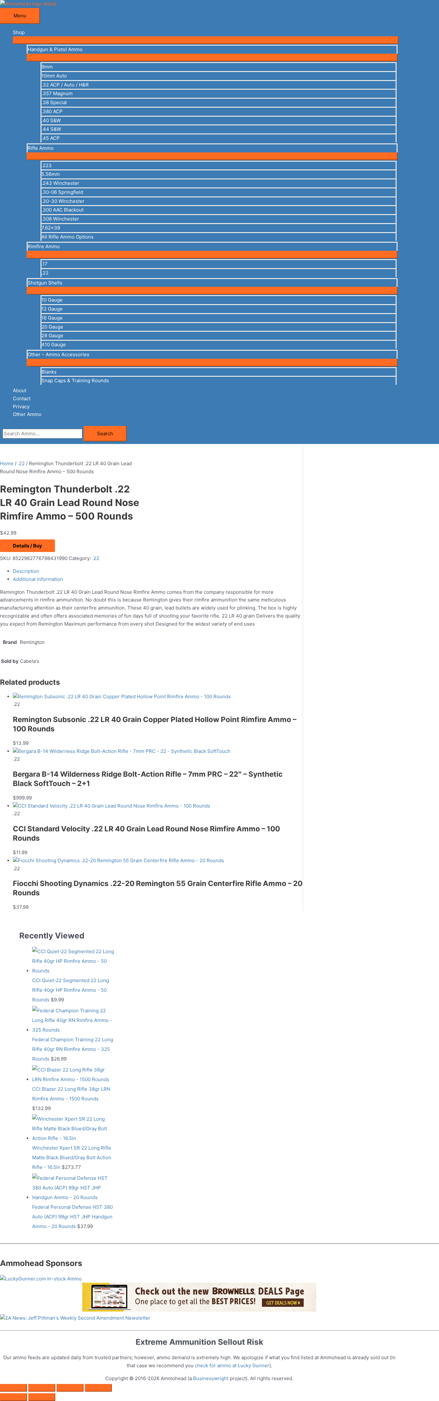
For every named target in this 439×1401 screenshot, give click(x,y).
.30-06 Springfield (62, 192)
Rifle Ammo (41, 148)
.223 (46, 165)
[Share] (70, 1388)
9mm (47, 67)
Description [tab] (26, 571)
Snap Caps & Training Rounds (75, 380)
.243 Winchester (60, 183)
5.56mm (50, 174)
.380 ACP (52, 111)
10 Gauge (52, 300)
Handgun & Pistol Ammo (55, 49)
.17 (44, 264)
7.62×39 (50, 228)
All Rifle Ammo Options (67, 237)
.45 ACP (50, 138)
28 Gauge (52, 335)
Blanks (49, 372)
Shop (19, 32)
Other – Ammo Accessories (58, 354)
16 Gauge (52, 318)
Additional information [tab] (38, 579)
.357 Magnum (57, 93)
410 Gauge (53, 344)
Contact (22, 398)
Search (105, 433)
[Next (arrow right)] (41, 1397)
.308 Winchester (60, 219)
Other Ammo (27, 414)
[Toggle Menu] (206, 40)
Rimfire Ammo (44, 246)
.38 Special (54, 102)
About (19, 390)
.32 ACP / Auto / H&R (65, 85)
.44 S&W (51, 129)
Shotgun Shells (45, 283)
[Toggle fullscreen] (41, 1388)
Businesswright (210, 1378)
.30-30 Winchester (63, 201)
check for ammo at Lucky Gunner (232, 1365)
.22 (45, 273)
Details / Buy (27, 546)
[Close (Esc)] (98, 1388)
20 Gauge (52, 327)
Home (6, 463)
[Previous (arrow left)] (13, 1397)
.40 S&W (51, 120)
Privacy (21, 406)
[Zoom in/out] (13, 1388)
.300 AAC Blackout (62, 210)
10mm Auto (54, 76)
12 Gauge (52, 309)
